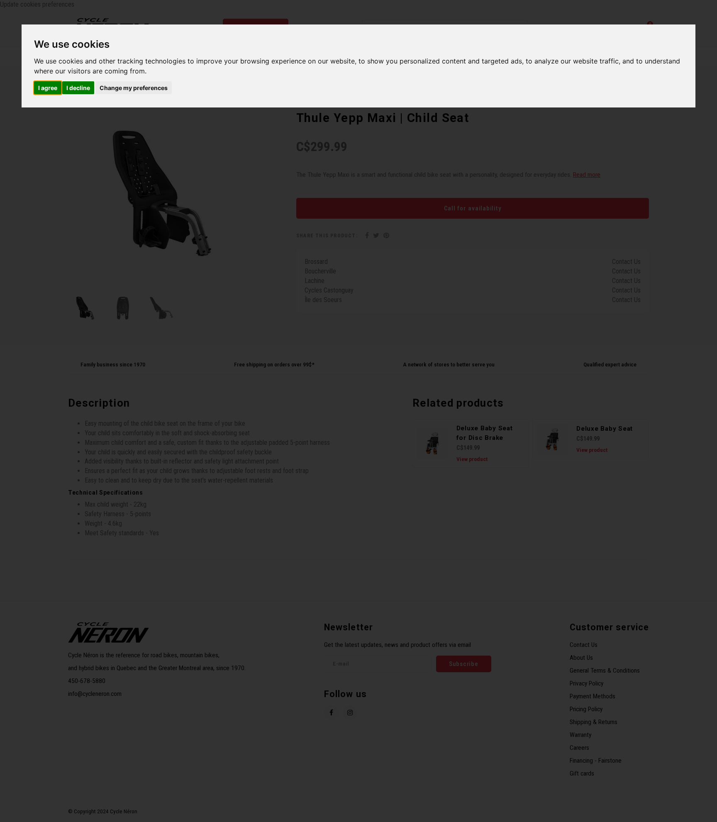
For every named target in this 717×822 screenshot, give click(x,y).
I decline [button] (78, 87)
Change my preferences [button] (134, 87)
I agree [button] (47, 87)
